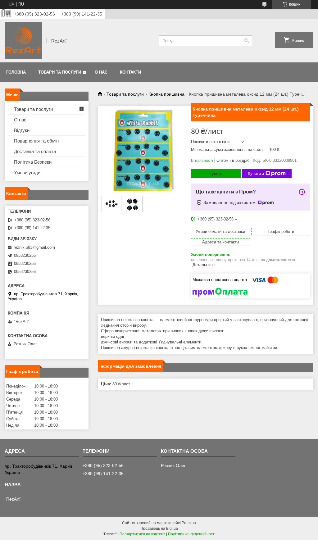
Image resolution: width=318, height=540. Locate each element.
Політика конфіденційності (192, 534)
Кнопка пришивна (166, 94)
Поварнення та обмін (36, 140)
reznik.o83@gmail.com (34, 247)
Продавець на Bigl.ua (159, 528)
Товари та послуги (59, 72)
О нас (101, 72)
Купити (215, 173)
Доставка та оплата (35, 151)
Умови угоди (27, 172)
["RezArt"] (23, 40)
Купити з (256, 173)
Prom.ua (189, 523)
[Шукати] (246, 40)
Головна (16, 72)
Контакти (130, 72)
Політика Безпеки (33, 162)
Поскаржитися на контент (142, 534)
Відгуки (22, 130)
